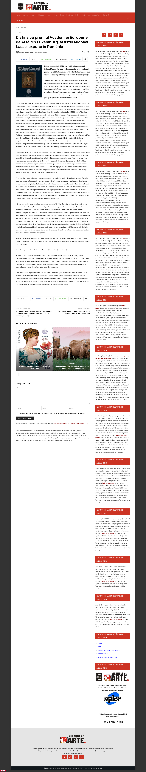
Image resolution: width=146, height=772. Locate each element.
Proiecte (23, 28)
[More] (85, 59)
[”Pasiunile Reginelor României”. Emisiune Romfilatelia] (34, 349)
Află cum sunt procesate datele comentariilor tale (70, 423)
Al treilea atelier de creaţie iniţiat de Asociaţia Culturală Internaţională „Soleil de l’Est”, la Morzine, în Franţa (34, 313)
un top (123, 51)
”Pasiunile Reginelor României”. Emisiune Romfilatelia (34, 367)
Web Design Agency (91, 768)
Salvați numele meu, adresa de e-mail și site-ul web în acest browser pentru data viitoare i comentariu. (52, 413)
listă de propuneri (108, 483)
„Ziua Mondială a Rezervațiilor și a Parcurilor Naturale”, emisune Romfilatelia (72, 367)
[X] (121, 35)
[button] (127, 17)
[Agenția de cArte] (17, 52)
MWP (100, 768)
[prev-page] (17, 374)
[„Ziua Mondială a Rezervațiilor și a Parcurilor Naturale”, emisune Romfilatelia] (71, 349)
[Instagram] (110, 35)
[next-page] (20, 374)
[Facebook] (104, 35)
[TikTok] (116, 35)
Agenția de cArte (27, 52)
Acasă (18, 28)
